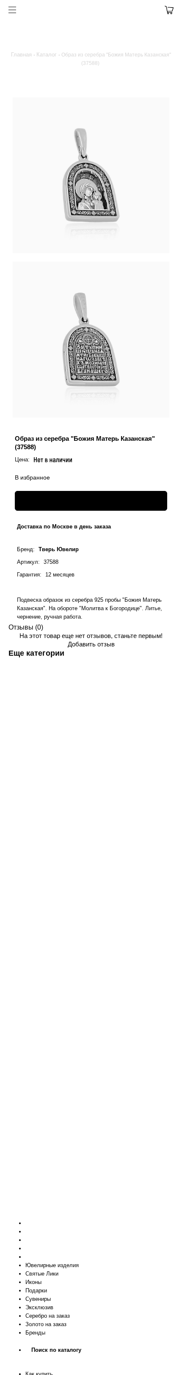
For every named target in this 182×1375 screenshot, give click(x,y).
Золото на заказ (45, 1324)
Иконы (33, 1282)
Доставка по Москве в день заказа (64, 526)
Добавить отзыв (91, 644)
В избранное (32, 477)
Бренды (35, 1332)
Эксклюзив (39, 1307)
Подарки (36, 1290)
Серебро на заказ (47, 1316)
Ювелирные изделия (52, 1265)
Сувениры (38, 1299)
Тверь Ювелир (59, 549)
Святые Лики (41, 1273)
